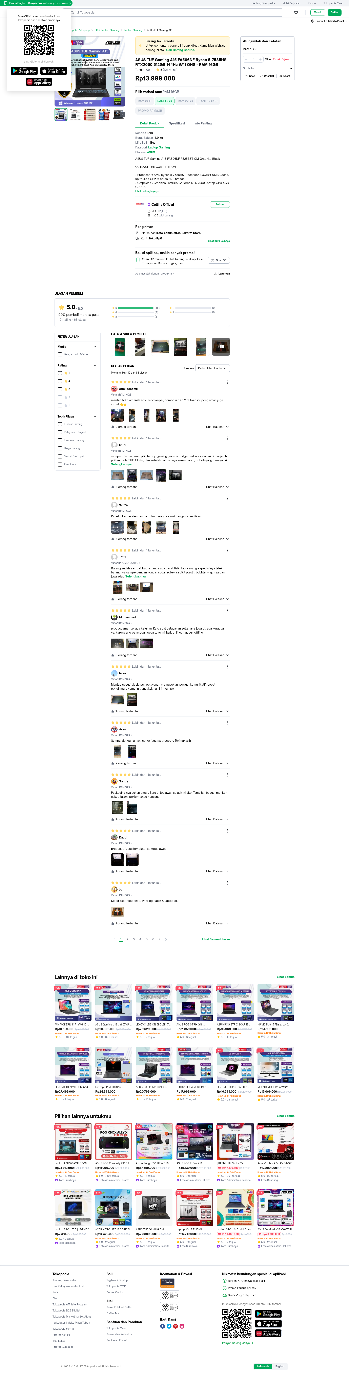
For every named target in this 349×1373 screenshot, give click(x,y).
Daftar (334, 12)
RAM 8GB (144, 101)
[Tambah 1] (260, 59)
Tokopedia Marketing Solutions (72, 1316)
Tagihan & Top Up (117, 1280)
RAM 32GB (185, 101)
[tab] (149, 123)
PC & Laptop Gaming (107, 30)
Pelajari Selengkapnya (236, 1343)
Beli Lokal (59, 1340)
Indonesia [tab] (263, 1366)
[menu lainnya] (227, 382)
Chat (252, 75)
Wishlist (269, 75)
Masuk (318, 12)
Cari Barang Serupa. (180, 50)
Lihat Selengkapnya (147, 191)
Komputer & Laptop (78, 30)
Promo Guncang (63, 1346)
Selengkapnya (121, 464)
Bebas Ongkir (114, 1292)
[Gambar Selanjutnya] (122, 114)
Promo (312, 3)
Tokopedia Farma (63, 1328)
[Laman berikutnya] (166, 939)
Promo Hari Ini (61, 1334)
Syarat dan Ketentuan (119, 1334)
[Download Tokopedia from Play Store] (268, 1314)
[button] (330, 21)
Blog (55, 1298)
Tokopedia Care (333, 3)
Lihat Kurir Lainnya (219, 241)
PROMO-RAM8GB (150, 110)
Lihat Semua (285, 976)
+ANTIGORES (208, 101)
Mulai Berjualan (291, 3)
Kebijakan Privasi (116, 1340)
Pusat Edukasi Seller (119, 1307)
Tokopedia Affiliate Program (70, 1304)
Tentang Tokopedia (263, 3)
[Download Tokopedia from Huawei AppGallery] (268, 1333)
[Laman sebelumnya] (114, 939)
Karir (55, 1292)
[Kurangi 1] (246, 59)
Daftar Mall (113, 1313)
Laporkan (224, 273)
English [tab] (279, 1366)
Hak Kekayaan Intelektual (68, 1286)
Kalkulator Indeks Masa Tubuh (71, 1322)
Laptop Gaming (133, 30)
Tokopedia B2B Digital (66, 1310)
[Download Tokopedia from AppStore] (268, 1324)
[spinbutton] (253, 59)
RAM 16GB (164, 101)
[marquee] (182, 45)
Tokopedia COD (116, 1286)
